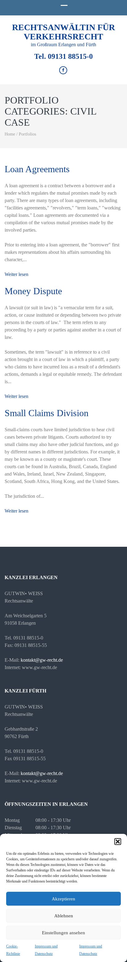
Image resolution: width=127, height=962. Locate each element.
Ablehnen (63, 915)
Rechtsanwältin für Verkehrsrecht (63, 31)
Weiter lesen (16, 274)
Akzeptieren (63, 898)
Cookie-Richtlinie (13, 950)
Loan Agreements (37, 169)
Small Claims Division (46, 413)
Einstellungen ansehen (63, 932)
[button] (118, 841)
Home (10, 134)
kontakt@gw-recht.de (42, 660)
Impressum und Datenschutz (46, 950)
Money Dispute (33, 291)
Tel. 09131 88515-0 (63, 56)
